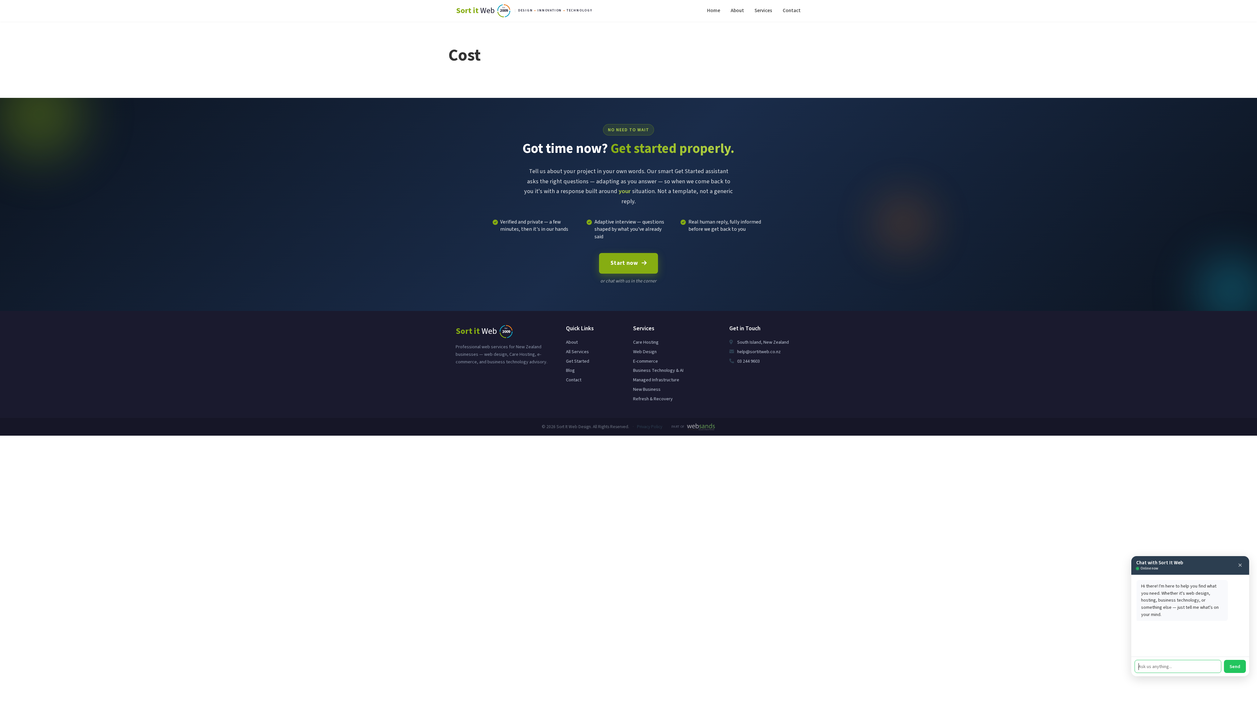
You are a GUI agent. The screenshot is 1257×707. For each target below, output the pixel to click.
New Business (647, 389)
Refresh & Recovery (653, 398)
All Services (577, 351)
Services (763, 10)
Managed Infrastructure (656, 379)
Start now (624, 263)
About (737, 10)
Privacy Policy (649, 427)
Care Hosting (646, 342)
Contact (792, 10)
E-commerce (645, 361)
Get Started (577, 361)
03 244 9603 (748, 361)
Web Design (645, 351)
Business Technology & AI (658, 370)
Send (1235, 666)
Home (713, 10)
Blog (570, 370)
